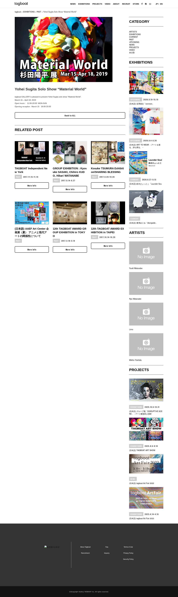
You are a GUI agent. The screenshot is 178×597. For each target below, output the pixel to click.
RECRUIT (126, 4)
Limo (131, 329)
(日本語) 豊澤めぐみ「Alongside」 (143, 223)
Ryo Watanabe (135, 298)
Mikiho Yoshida (135, 360)
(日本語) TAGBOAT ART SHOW (142, 450)
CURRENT (133, 37)
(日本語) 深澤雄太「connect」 (141, 103)
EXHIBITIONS (84, 4)
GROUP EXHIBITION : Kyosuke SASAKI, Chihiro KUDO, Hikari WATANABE (70, 172)
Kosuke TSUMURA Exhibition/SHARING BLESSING (107, 170)
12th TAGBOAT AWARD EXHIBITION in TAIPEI (107, 230)
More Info (31, 185)
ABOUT (116, 4)
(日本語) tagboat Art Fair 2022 (141, 483)
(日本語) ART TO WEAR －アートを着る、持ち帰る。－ (144, 146)
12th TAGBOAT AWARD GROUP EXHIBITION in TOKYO (69, 232)
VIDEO (107, 4)
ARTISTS (133, 31)
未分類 (132, 52)
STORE (136, 4)
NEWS (73, 4)
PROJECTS (97, 4)
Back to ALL (70, 115)
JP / (157, 4)
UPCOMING (134, 42)
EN (161, 4)
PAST (131, 39)
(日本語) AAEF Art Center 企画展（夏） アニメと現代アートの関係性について (32, 232)
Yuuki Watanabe (135, 268)
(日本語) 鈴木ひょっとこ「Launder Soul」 (145, 185)
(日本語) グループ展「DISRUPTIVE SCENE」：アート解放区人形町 (145, 412)
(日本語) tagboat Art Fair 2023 (141, 518)
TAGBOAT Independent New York (31, 170)
